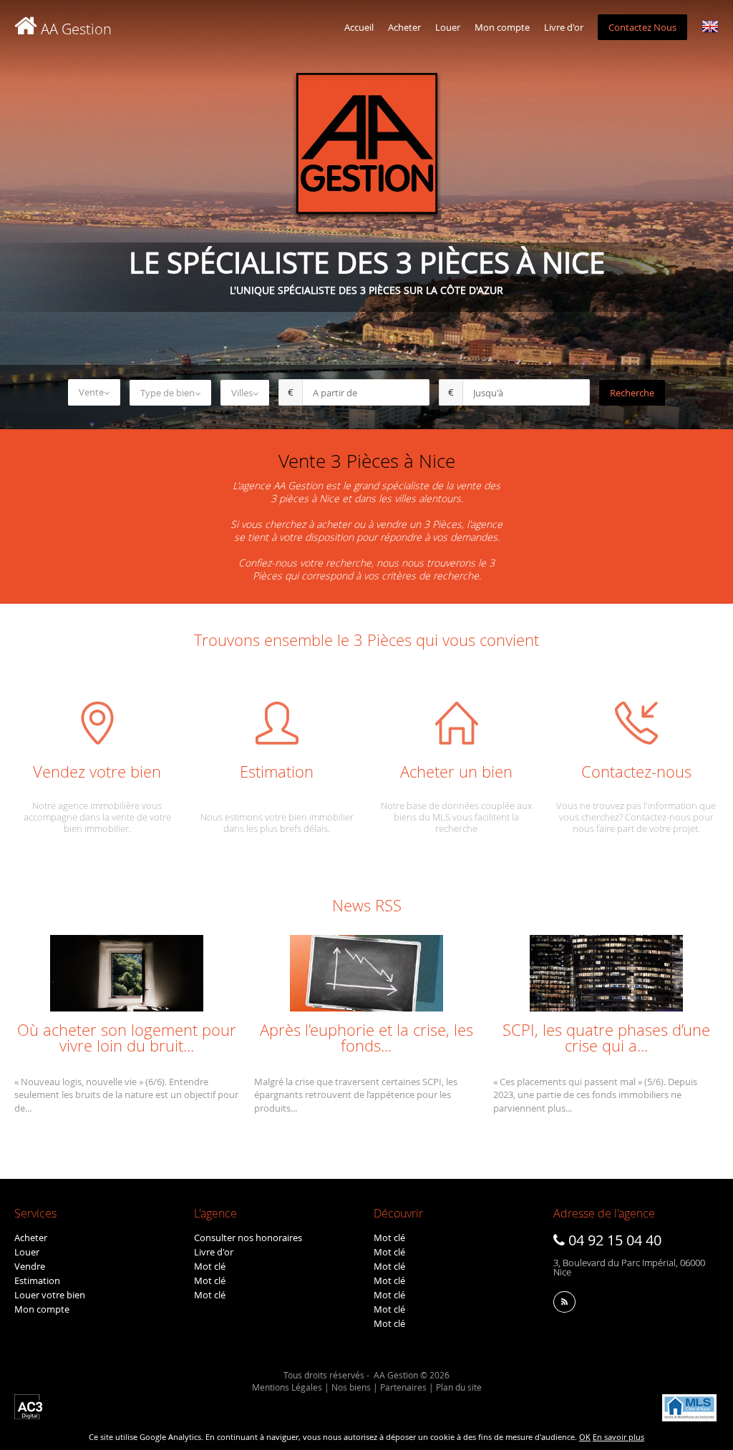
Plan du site (459, 1387)
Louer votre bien (49, 1294)
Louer (447, 27)
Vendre (29, 1266)
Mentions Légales (287, 1387)
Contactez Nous (642, 27)
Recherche (632, 392)
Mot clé (209, 1266)
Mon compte (502, 27)
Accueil (359, 27)
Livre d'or (563, 27)
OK (585, 1436)
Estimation (37, 1280)
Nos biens (351, 1387)
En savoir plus (618, 1436)
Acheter (404, 27)
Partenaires (403, 1387)
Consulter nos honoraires (248, 1237)
